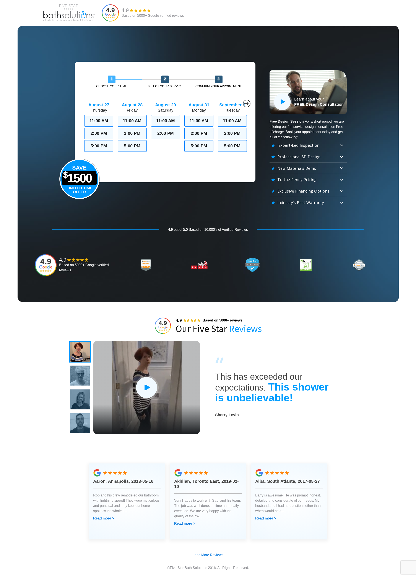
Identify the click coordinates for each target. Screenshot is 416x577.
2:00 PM (99, 133)
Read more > (103, 518)
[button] (80, 352)
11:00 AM (98, 120)
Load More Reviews (208, 555)
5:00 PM (99, 145)
